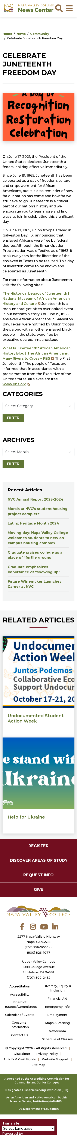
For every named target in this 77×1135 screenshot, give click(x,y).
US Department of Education (39, 1108)
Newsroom (57, 1031)
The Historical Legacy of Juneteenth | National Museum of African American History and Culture (36, 298)
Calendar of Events (19, 1015)
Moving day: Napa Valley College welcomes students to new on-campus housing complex (38, 538)
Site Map (38, 1065)
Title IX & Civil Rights (19, 1059)
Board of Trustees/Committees (20, 1004)
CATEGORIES (23, 394)
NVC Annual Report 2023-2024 (35, 499)
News (21, 34)
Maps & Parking (57, 1023)
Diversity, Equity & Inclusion (57, 988)
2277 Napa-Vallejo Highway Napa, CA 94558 (38, 939)
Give (38, 889)
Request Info (38, 875)
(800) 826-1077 (38, 953)
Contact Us (19, 1035)
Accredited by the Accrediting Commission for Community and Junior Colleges (36, 1080)
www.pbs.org (15, 384)
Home (7, 34)
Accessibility (19, 994)
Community (39, 34)
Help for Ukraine (26, 817)
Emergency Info (57, 1007)
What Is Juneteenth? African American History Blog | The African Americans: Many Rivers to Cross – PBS (37, 353)
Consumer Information (19, 1025)
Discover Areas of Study (38, 860)
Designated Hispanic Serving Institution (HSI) (36, 1090)
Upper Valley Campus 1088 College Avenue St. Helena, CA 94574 (38, 967)
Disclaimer (22, 1054)
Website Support (55, 1059)
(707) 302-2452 (38, 978)
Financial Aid (57, 999)
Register (38, 846)
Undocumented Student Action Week (36, 718)
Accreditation (19, 986)
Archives (18, 439)
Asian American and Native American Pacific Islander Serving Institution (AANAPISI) (37, 1099)
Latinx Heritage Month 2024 (33, 523)
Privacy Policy (47, 1054)
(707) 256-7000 (37, 947)
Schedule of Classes (57, 1039)
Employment (57, 1015)
